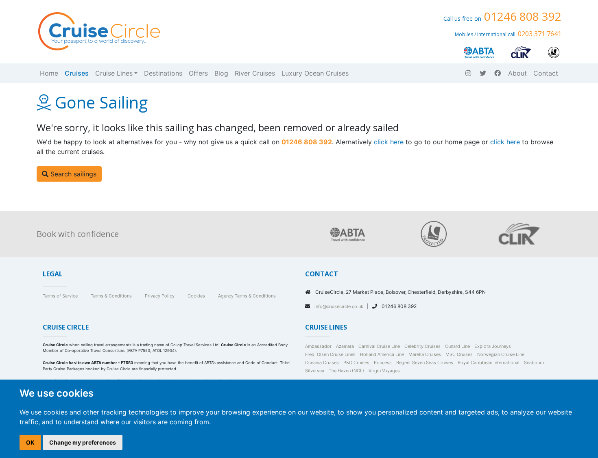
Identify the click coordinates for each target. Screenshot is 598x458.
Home (49, 73)
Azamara (345, 346)
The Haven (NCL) (346, 370)
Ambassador (318, 346)
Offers (198, 73)
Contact (545, 73)
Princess (383, 362)
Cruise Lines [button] (114, 73)
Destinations (163, 73)
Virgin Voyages (384, 370)
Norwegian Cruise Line (500, 354)
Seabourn (534, 362)
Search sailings (72, 174)
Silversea (314, 370)
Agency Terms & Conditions (247, 296)
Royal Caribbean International (488, 362)
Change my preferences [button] (82, 442)
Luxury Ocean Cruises (315, 73)
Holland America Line (382, 354)
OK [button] (30, 442)
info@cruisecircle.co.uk (339, 306)
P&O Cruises (356, 362)
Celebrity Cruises (422, 346)
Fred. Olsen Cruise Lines (330, 354)
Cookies (196, 296)
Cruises (77, 73)
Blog (221, 73)
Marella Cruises (424, 354)
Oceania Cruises (322, 362)
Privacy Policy (160, 296)
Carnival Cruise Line (379, 346)
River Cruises (255, 73)
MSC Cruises (459, 354)
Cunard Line (457, 346)
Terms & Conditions (111, 296)
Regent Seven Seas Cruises (424, 362)
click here (389, 142)
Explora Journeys (492, 346)
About (517, 73)
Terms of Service (60, 296)
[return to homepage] (98, 30)
